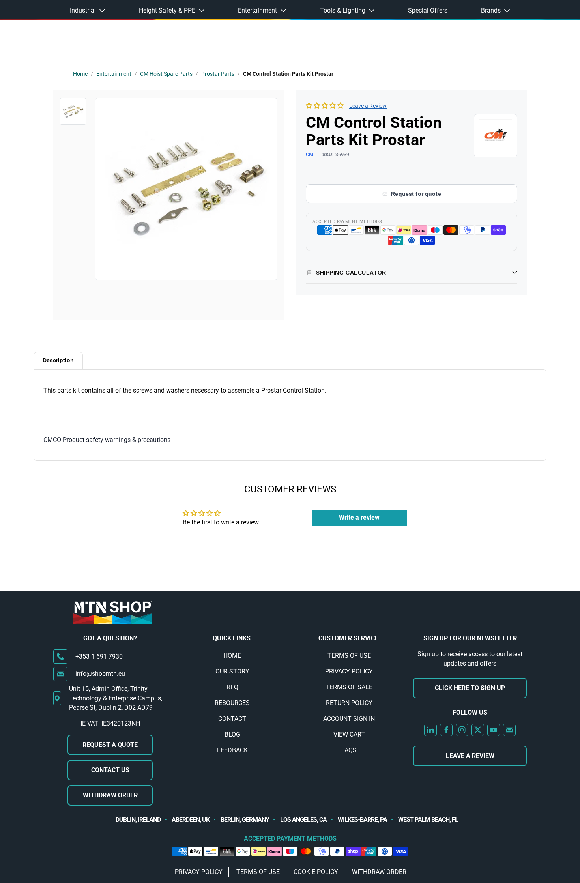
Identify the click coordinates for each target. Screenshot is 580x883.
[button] (325, 105)
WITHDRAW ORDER (110, 795)
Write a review (359, 517)
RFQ (232, 687)
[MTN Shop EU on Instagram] (462, 730)
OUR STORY (232, 671)
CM (309, 154)
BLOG (232, 734)
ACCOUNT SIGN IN (349, 718)
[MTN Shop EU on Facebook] (446, 730)
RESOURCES (232, 703)
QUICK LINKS (232, 638)
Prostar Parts (217, 74)
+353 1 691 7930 (99, 656)
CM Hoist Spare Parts (166, 74)
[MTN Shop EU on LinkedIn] (430, 730)
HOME (232, 655)
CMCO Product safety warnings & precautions (106, 439)
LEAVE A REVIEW (470, 756)
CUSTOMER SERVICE (348, 638)
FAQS (349, 750)
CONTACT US (110, 770)
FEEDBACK (232, 750)
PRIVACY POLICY (349, 671)
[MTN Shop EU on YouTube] (493, 730)
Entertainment (113, 74)
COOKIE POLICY (316, 872)
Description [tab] (58, 360)
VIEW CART (349, 734)
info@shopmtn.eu (100, 673)
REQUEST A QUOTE (110, 744)
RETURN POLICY (349, 703)
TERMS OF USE (349, 655)
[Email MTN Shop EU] (509, 730)
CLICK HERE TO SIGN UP (470, 688)
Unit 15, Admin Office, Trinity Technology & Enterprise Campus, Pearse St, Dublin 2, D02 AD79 (115, 698)
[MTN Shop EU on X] (477, 730)
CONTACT (232, 718)
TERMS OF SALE (349, 687)
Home (80, 74)
